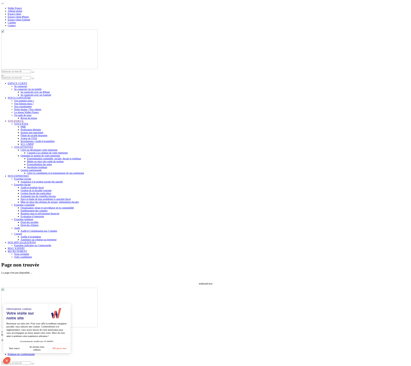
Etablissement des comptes (34, 210)
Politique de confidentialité (21, 354)
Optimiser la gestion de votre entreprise (40, 155)
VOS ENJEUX (16, 121)
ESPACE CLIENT (17, 83)
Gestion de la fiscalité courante (36, 190)
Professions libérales (31, 129)
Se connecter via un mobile (28, 89)
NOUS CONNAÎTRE (19, 97)
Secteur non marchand (32, 132)
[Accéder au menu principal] (2, 75)
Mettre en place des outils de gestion (45, 161)
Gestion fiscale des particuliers (36, 193)
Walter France (15, 8)
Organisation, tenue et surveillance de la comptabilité (47, 207)
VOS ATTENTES (23, 147)
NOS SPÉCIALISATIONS (22, 242)
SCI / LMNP (27, 144)
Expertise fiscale (22, 184)
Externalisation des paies (39, 164)
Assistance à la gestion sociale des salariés (42, 181)
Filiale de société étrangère (34, 135)
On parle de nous (22, 115)
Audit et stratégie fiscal (32, 187)
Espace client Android (19, 19)
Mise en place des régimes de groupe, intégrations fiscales (50, 202)
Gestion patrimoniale (31, 170)
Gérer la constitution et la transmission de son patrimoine (55, 173)
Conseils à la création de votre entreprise (47, 152)
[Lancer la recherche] (33, 72)
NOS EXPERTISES (18, 176)
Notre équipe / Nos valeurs (27, 109)
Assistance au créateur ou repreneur (39, 239)
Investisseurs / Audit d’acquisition (38, 141)
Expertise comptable (24, 204)
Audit (17, 228)
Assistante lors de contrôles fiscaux (38, 196)
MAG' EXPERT (16, 248)
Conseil (18, 233)
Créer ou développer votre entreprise (39, 150)
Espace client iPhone (18, 16)
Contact (12, 25)
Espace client (14, 14)
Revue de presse (29, 118)
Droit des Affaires (30, 225)
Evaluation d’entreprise (32, 216)
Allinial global (15, 11)
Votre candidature (23, 257)
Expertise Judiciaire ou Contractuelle (32, 245)
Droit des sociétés (29, 222)
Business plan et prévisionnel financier (40, 213)
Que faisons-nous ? (24, 103)
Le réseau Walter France (26, 112)
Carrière (12, 22)
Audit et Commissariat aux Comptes (39, 231)
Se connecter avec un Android (36, 95)
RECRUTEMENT (17, 251)
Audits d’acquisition (31, 236)
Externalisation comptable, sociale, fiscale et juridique (54, 158)
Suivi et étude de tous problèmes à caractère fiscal (46, 199)
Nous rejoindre (21, 254)
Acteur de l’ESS (29, 138)
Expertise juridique (23, 219)
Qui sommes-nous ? (24, 100)
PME (23, 126)
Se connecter (20, 86)
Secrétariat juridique (37, 167)
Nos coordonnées (23, 106)
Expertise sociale (22, 178)
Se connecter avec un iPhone (35, 92)
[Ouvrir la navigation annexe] (2, 3)
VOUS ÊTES (21, 123)
